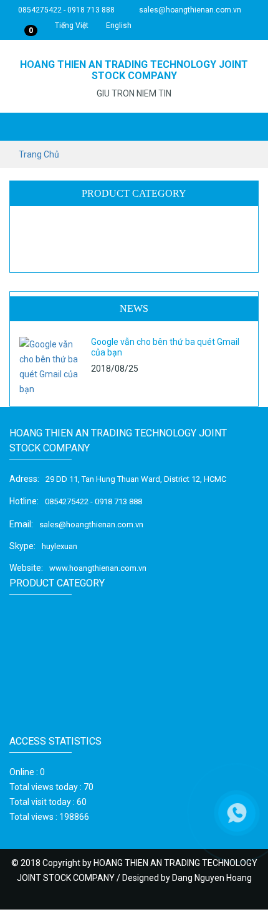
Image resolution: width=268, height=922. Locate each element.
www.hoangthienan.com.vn (97, 568)
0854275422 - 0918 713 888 (65, 10)
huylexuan (59, 546)
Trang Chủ (39, 154)
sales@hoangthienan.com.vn (189, 10)
